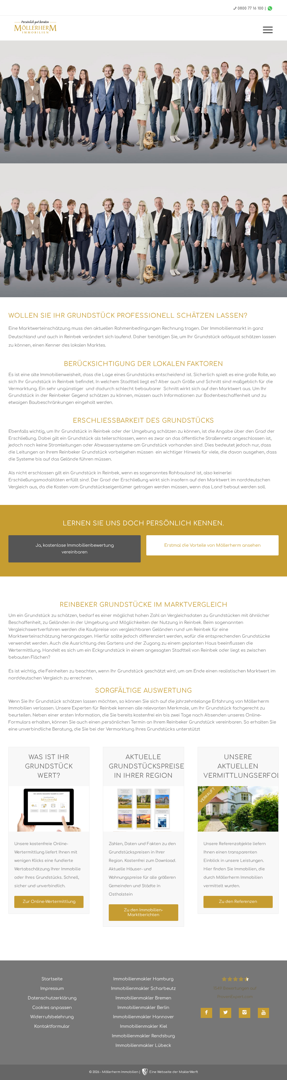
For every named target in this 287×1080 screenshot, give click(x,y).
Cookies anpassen (52, 1007)
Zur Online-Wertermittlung (49, 902)
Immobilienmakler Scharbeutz (143, 988)
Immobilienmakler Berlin (143, 1007)
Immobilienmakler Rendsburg (143, 1036)
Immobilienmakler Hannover (143, 1017)
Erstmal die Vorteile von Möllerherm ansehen (212, 545)
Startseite (52, 979)
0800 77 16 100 (250, 8)
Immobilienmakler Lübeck (143, 1045)
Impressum (52, 988)
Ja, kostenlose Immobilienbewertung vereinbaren (75, 549)
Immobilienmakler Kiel (143, 1026)
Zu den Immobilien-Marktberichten (143, 912)
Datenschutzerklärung (52, 998)
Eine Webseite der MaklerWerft (173, 1072)
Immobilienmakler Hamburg (143, 979)
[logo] (35, 27)
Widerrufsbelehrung (52, 1017)
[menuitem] (267, 31)
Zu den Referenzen (238, 902)
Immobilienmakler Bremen (143, 998)
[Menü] (267, 31)
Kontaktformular (52, 1026)
